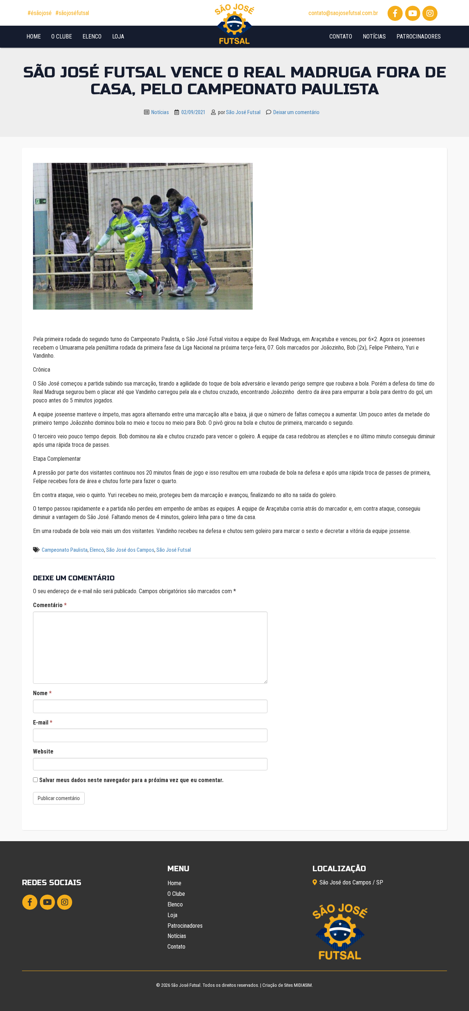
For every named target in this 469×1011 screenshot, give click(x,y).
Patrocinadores (418, 36)
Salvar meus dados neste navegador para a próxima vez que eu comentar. (131, 780)
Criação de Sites (277, 985)
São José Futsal (243, 112)
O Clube (61, 36)
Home (33, 36)
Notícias (374, 36)
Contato (340, 36)
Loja (118, 36)
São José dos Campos (130, 550)
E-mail (42, 722)
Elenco (91, 36)
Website (43, 751)
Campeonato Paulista (65, 550)
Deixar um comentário (296, 112)
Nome (42, 693)
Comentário (50, 605)
